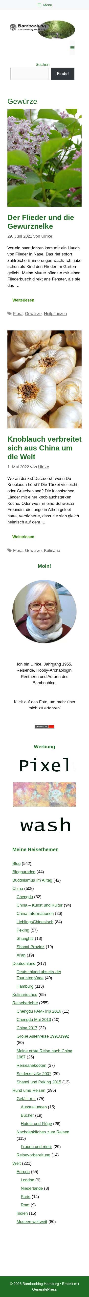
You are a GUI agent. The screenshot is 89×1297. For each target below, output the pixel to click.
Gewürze (33, 313)
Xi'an (21, 955)
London (27, 1180)
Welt (16, 1163)
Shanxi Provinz (30, 947)
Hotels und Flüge (36, 1123)
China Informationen (35, 913)
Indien (22, 1213)
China (17, 888)
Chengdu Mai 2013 (34, 1019)
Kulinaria (52, 550)
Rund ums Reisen (28, 1090)
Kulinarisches (24, 994)
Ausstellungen (34, 1107)
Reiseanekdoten (31, 1065)
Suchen (42, 64)
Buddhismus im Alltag (32, 880)
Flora (17, 313)
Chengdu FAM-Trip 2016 (39, 1011)
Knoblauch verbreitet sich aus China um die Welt (44, 448)
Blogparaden (23, 872)
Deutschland (23, 963)
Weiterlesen (23, 300)
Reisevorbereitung (33, 1155)
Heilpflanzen (55, 313)
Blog (16, 863)
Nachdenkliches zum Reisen (43, 1132)
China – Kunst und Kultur (40, 905)
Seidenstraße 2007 (34, 1073)
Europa (23, 1171)
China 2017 (27, 1028)
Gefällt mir (26, 1098)
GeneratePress (44, 1289)
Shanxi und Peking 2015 (39, 1082)
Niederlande (32, 1188)
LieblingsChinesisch (35, 922)
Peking (23, 930)
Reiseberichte (25, 1003)
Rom (25, 1205)
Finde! (63, 74)
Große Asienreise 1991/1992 (43, 1036)
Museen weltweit (32, 1221)
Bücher (27, 1115)
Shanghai (25, 938)
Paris (25, 1196)
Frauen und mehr (36, 1146)
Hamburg (25, 986)
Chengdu (25, 897)
